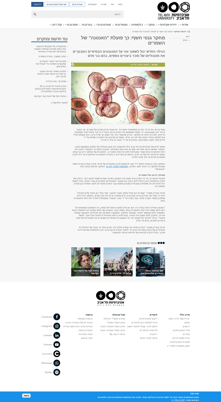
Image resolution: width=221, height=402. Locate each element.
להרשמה (37, 4)
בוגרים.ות (87, 24)
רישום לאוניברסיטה (148, 318)
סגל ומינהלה (118, 314)
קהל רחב (57, 24)
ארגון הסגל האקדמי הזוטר (112, 330)
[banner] (110, 14)
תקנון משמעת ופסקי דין (178, 346)
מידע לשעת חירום (181, 338)
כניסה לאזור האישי (148, 338)
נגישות (89, 314)
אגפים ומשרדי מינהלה (114, 318)
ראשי (188, 36)
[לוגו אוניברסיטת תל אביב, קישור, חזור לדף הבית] (173, 11)
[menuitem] (120, 4)
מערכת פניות (77, 4)
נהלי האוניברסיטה (181, 330)
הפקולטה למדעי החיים (117, 166)
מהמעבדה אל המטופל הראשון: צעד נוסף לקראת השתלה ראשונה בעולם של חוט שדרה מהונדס (50, 49)
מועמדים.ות (121, 24)
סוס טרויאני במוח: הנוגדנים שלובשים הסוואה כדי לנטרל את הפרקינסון (51, 64)
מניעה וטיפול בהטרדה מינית (79, 322)
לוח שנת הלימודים (148, 330)
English (93, 4)
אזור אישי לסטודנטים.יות (56, 4)
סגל (112, 4)
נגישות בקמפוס (85, 318)
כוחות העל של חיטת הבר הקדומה (50, 96)
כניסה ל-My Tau (117, 334)
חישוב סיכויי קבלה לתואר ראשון (142, 326)
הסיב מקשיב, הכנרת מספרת (52, 56)
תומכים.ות (72, 24)
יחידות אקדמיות (168, 24)
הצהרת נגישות (86, 330)
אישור (26, 395)
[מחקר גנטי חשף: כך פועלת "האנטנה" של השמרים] (150, 262)
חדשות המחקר (180, 31)
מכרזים (186, 334)
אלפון (120, 4)
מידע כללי (185, 314)
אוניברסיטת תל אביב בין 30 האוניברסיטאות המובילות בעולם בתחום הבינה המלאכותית (50, 89)
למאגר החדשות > (59, 102)
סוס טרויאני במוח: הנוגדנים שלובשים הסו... (151, 272)
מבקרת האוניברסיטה (180, 342)
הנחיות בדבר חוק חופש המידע (78, 326)
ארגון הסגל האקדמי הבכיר (112, 326)
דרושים (186, 326)
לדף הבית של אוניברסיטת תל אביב (188, 31)
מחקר (151, 24)
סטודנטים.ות (104, 24)
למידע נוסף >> (178, 400)
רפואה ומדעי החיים (140, 64)
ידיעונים (153, 334)
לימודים (153, 314)
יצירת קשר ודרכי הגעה (179, 318)
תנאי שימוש (87, 338)
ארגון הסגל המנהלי (116, 322)
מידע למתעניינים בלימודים (144, 322)
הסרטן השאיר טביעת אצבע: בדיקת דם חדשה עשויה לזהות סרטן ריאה (51, 74)
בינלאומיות (137, 24)
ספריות (104, 4)
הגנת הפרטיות (86, 334)
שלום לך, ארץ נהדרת (120, 273)
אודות (185, 24)
